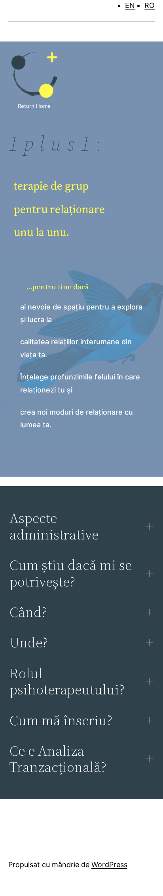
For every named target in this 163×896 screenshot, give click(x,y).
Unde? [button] (28, 642)
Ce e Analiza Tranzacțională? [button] (57, 759)
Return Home (34, 106)
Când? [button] (28, 612)
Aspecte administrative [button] (54, 526)
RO (149, 5)
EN (130, 5)
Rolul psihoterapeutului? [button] (67, 681)
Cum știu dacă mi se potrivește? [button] (70, 573)
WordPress (109, 864)
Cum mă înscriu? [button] (60, 720)
